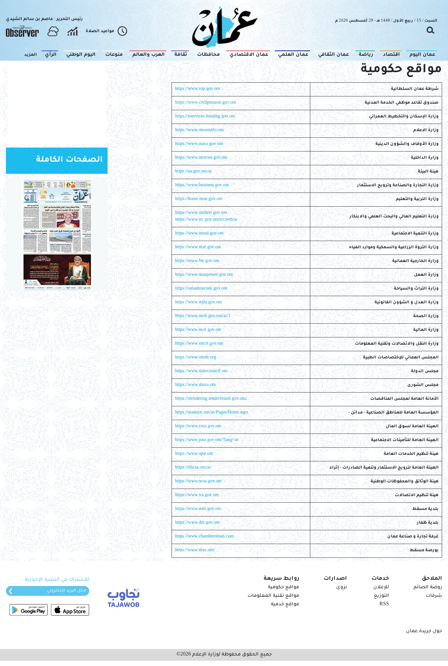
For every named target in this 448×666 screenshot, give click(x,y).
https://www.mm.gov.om (198, 509)
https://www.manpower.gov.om (204, 275)
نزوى (341, 587)
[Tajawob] (122, 597)
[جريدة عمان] (223, 26)
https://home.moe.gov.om (198, 199)
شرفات (434, 596)
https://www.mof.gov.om (198, 330)
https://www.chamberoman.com (204, 537)
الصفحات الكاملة (69, 160)
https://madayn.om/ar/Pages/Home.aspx (211, 413)
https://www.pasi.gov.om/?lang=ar (206, 440)
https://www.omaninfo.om (199, 130)
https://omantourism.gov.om (201, 289)
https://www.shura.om (195, 385)
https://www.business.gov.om (202, 185)
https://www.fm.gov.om (197, 261)
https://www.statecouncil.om (201, 371)
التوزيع (381, 596)
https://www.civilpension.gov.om (205, 103)
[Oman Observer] (22, 31)
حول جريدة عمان (424, 631)
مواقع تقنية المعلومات (273, 596)
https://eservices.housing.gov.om (205, 116)
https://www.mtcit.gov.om (199, 344)
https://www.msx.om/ (195, 550)
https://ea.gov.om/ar (193, 172)
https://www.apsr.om (194, 454)
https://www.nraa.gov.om (198, 481)
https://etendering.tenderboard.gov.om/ (211, 399)
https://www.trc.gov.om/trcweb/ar (206, 220)
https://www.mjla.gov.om (198, 302)
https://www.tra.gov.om (197, 495)
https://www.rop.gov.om (197, 89)
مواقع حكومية (283, 587)
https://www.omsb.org (195, 357)
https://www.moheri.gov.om (201, 213)
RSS (384, 604)
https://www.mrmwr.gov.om (201, 158)
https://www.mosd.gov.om (199, 234)
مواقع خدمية (285, 604)
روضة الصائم (428, 587)
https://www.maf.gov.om (198, 247)
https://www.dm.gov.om (197, 523)
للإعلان (381, 587)
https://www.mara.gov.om (199, 144)
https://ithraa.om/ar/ (193, 468)
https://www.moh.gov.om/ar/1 (203, 316)
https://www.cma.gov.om (198, 426)
